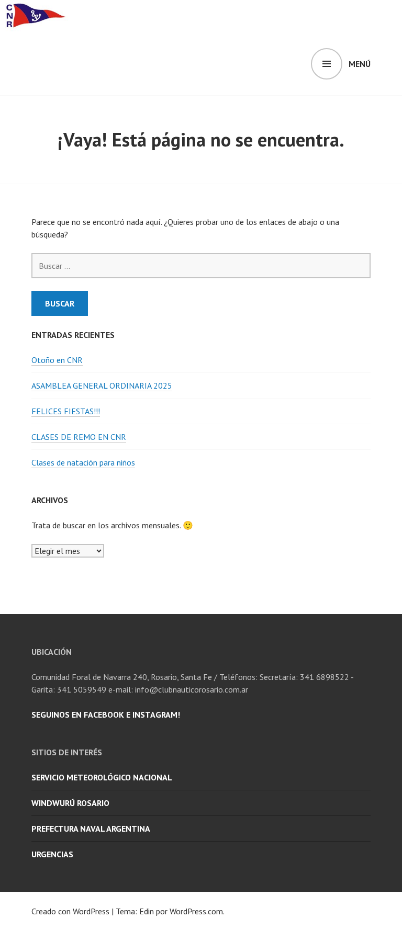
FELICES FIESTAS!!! (65, 411)
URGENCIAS (52, 854)
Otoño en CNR (57, 360)
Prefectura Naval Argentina (90, 828)
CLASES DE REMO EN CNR (78, 437)
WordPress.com (196, 911)
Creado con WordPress (70, 911)
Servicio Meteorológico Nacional (101, 777)
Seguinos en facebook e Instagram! (105, 714)
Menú (360, 64)
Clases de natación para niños (83, 462)
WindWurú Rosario (70, 803)
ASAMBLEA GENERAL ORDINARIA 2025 (101, 385)
